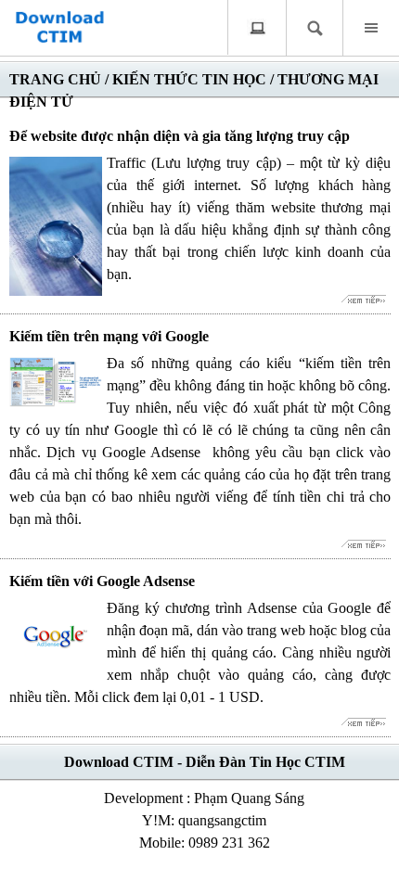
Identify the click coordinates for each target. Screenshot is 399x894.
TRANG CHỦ (55, 79)
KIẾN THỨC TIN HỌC (189, 79)
